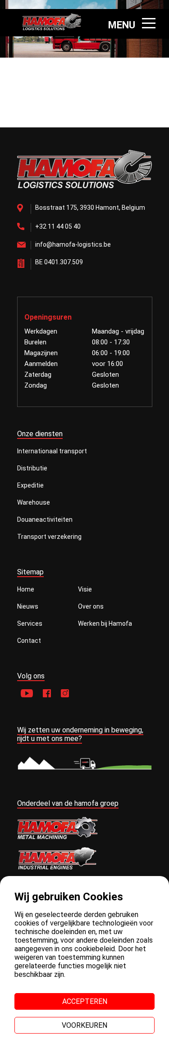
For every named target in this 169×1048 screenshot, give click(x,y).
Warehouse (33, 502)
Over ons (91, 606)
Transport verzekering (49, 536)
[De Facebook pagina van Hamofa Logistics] (47, 694)
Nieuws (27, 606)
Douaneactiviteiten (45, 519)
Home (25, 589)
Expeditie (30, 485)
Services (29, 623)
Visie (85, 589)
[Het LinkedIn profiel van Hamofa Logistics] (65, 694)
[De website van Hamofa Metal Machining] (84, 828)
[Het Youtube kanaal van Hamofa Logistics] (27, 694)
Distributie (32, 468)
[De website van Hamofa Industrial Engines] (84, 859)
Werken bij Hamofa (105, 623)
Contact (29, 640)
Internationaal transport (52, 451)
